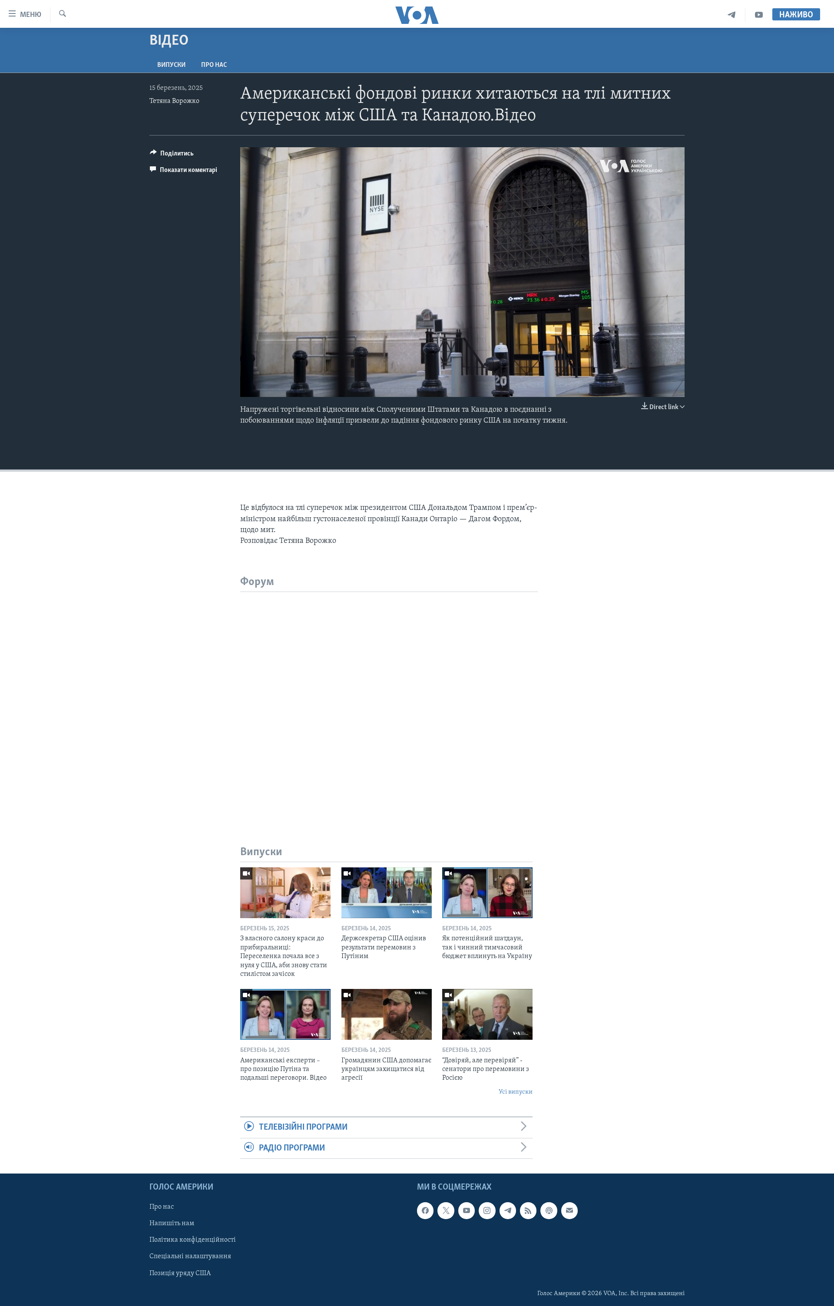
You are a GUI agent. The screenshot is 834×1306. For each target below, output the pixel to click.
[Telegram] (731, 15)
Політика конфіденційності (192, 1240)
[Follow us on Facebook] (425, 1210)
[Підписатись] (569, 1210)
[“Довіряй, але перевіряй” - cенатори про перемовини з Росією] (487, 1014)
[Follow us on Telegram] (508, 1210)
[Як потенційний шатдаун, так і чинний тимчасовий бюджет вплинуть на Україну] (487, 892)
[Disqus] (389, 700)
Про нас (214, 65)
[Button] (172, 155)
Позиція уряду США (180, 1273)
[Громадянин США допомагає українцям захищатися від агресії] (386, 1014)
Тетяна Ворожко (174, 101)
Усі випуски (516, 1092)
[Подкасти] (548, 1210)
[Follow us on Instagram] (487, 1210)
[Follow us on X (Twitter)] (445, 1210)
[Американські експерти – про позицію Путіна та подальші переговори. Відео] (285, 1014)
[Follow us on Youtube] (466, 1210)
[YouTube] (758, 15)
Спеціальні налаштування (190, 1256)
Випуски (171, 65)
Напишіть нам (171, 1223)
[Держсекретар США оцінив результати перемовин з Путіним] (386, 892)
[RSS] (528, 1210)
